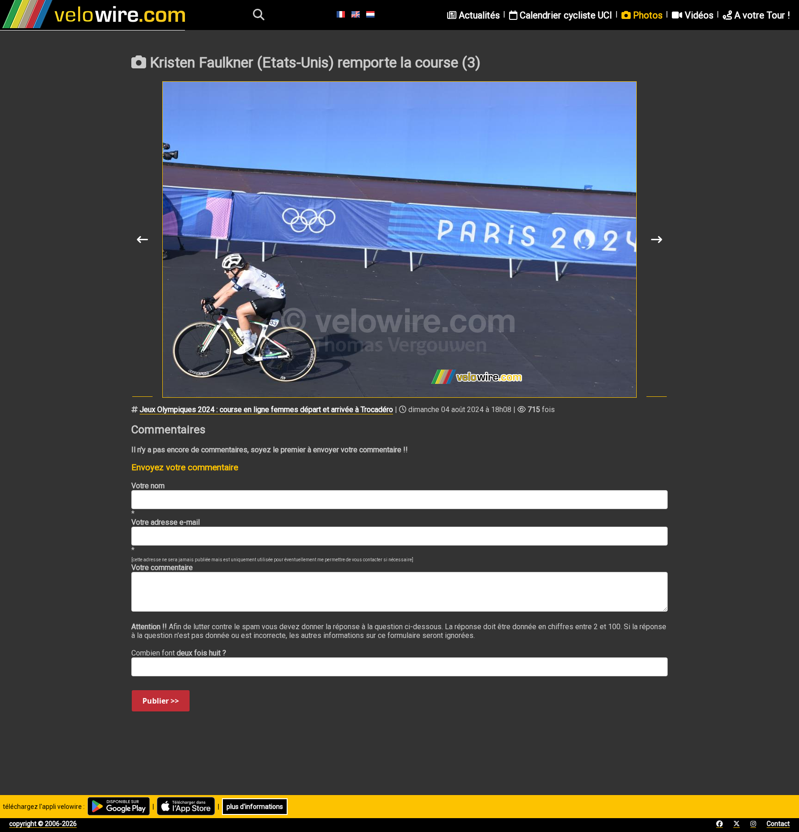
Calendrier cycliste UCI (564, 15)
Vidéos (697, 15)
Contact (778, 823)
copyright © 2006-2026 (43, 823)
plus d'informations (255, 806)
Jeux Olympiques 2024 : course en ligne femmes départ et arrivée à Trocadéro (266, 409)
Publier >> (160, 701)
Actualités (478, 15)
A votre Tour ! (761, 15)
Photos (647, 15)
